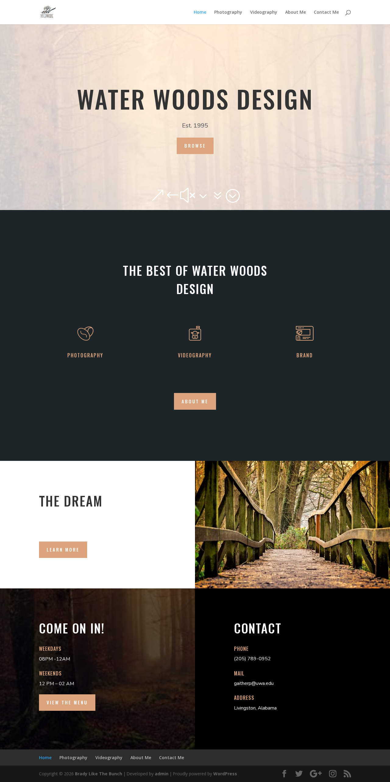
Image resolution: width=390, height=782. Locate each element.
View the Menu (67, 702)
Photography (228, 12)
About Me (295, 12)
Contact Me (326, 12)
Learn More (63, 549)
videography (195, 355)
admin (161, 774)
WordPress (225, 774)
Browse (195, 145)
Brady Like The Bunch (98, 774)
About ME (195, 401)
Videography (263, 12)
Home (200, 12)
